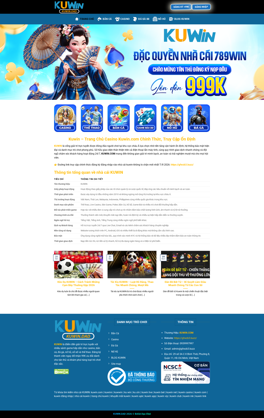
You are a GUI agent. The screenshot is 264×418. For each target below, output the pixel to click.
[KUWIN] (69, 7)
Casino (125, 19)
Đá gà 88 (143, 19)
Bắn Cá (107, 19)
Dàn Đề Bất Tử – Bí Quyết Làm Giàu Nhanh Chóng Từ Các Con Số (185, 284)
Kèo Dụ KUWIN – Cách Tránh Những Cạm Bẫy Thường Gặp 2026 (78, 284)
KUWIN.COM (186, 332)
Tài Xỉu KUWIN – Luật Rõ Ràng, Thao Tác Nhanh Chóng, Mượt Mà (132, 284)
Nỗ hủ (162, 19)
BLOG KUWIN (181, 19)
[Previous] (53, 277)
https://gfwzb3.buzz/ (185, 338)
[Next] (210, 277)
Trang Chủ (87, 19)
